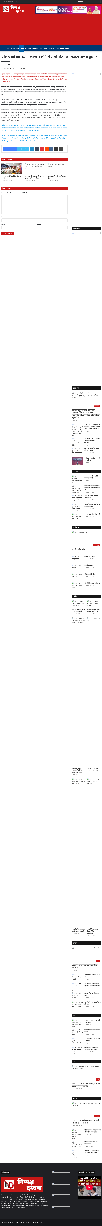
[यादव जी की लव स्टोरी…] (94, 692)
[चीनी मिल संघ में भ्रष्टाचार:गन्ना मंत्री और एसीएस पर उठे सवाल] (77, 1134)
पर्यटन (57, 48)
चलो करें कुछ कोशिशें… (90, 556)
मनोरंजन (62, 48)
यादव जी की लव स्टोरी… (93, 768)
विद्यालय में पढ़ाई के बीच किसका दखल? (92, 1031)
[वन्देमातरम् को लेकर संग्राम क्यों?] (77, 517)
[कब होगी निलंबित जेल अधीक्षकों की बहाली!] (77, 1041)
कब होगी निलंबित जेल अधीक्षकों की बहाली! (92, 1040)
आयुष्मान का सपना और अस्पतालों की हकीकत (84, 966)
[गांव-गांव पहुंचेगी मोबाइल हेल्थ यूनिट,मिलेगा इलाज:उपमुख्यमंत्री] (77, 987)
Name (3, 217)
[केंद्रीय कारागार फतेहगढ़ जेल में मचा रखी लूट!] (77, 461)
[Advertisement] (51, 30)
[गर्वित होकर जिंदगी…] (77, 577)
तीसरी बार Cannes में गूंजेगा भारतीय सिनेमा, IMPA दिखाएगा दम (77, 770)
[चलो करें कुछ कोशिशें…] (77, 559)
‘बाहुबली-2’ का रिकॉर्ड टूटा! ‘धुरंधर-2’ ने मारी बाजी (93, 610)
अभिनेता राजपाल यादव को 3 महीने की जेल (91, 1143)
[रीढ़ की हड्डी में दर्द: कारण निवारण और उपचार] (77, 1005)
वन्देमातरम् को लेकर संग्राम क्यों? (92, 514)
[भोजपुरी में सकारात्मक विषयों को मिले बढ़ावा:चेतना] (94, 852)
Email (3, 224)
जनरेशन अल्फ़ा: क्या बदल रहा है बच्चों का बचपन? (92, 1021)
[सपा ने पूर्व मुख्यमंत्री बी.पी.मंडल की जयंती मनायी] (11, 168)
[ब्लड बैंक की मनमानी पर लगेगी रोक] (77, 977)
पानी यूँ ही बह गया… (89, 565)
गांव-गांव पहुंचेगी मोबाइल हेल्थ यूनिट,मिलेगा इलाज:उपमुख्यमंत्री (92, 985)
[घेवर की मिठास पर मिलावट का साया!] (77, 996)
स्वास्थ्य (45, 48)
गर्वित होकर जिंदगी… (89, 574)
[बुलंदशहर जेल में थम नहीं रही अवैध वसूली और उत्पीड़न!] (77, 1154)
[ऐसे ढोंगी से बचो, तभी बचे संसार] (77, 586)
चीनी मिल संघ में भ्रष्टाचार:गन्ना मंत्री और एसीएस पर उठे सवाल (92, 1131)
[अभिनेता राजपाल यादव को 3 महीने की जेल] (77, 1144)
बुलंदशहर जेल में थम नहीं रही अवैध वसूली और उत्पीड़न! (91, 1152)
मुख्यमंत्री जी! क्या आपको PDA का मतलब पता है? (92, 505)
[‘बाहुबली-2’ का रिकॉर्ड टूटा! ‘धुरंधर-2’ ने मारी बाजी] (94, 604)
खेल (26, 48)
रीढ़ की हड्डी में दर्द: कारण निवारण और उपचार (92, 1003)
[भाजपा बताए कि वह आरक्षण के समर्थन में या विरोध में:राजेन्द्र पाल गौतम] (35, 168)
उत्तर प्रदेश (13, 48)
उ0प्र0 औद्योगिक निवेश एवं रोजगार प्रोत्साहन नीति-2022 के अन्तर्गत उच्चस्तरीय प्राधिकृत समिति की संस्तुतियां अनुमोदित (86, 414)
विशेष (29, 48)
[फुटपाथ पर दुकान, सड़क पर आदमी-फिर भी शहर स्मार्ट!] (77, 1051)
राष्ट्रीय (8, 48)
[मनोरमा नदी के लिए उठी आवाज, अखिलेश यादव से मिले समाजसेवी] (77, 442)
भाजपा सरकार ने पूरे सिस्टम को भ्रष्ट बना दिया (57, 177)
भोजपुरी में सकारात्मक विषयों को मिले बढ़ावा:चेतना (92, 931)
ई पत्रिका (67, 48)
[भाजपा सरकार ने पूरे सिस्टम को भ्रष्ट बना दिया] (58, 168)
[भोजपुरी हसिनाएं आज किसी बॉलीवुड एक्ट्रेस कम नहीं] (78, 852)
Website (38, 224)
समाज (41, 48)
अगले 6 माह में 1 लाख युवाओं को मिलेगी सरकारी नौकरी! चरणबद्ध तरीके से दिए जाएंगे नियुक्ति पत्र (92, 427)
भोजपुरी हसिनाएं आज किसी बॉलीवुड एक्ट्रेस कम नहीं (78, 930)
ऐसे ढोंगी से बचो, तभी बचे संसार (92, 583)
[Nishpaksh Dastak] (13, 9)
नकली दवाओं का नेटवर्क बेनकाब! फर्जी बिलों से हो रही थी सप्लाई (85, 1121)
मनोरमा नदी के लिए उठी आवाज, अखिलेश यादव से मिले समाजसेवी (92, 441)
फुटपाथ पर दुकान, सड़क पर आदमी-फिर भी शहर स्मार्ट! (91, 1048)
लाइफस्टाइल (51, 48)
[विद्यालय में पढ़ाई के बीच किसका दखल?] (77, 1032)
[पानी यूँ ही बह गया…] (77, 568)
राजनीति (22, 48)
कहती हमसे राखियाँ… (79, 549)
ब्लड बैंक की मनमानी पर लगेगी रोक (92, 976)
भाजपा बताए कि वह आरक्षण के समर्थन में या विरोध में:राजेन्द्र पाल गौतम (34, 177)
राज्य (17, 48)
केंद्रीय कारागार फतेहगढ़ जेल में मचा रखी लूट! (92, 459)
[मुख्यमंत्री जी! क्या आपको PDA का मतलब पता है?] (77, 508)
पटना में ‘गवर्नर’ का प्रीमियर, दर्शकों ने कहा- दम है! (78, 610)
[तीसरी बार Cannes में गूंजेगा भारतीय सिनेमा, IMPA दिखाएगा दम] (78, 692)
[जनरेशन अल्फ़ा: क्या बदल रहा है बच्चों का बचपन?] (77, 1023)
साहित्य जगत (35, 48)
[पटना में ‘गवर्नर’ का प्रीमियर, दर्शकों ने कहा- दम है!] (78, 604)
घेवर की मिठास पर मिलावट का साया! (91, 994)
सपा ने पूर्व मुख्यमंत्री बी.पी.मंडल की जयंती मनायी (11, 177)
